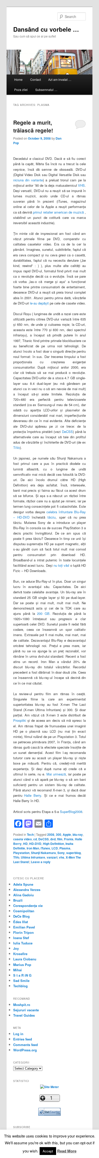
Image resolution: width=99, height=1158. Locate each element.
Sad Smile (21, 980)
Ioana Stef (21, 937)
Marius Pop (22, 964)
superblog (73, 852)
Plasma (64, 848)
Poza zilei (21, 89)
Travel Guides (24, 1015)
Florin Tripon (23, 932)
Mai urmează (56, 774)
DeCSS (67, 431)
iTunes (45, 848)
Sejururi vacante (26, 1010)
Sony (61, 852)
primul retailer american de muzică (58, 212)
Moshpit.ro (21, 1004)
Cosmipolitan (23, 910)
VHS (81, 185)
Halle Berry (32, 795)
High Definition (53, 843)
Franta (68, 839)
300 (58, 834)
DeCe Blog (21, 916)
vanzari (52, 857)
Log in (18, 1033)
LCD (55, 848)
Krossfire (20, 953)
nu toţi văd (61, 565)
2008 (50, 834)
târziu (51, 517)
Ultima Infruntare (33, 857)
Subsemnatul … (46, 89)
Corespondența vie (28, 905)
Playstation (21, 852)
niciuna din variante (28, 180)
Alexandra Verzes (26, 889)
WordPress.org (25, 1050)
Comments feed (25, 1044)
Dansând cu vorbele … (46, 29)
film (59, 839)
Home (18, 79)
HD (25, 843)
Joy (16, 948)
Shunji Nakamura (43, 852)
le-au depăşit (39, 303)
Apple (67, 834)
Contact (35, 79)
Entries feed (22, 1039)
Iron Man (33, 848)
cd (35, 839)
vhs (61, 857)
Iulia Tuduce (22, 943)
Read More (66, 1151)
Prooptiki (19, 720)
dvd (53, 839)
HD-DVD (35, 843)
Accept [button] (48, 1151)
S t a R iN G (22, 975)
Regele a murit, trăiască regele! (33, 126)
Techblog (20, 985)
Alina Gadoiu (23, 895)
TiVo (16, 447)
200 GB (43, 613)
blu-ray (78, 834)
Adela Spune (23, 884)
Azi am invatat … (59, 79)
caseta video (22, 839)
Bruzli (18, 900)
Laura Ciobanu (24, 959)
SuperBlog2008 (71, 811)
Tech (30, 834)
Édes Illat (20, 921)
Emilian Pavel (24, 927)
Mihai (17, 969)
